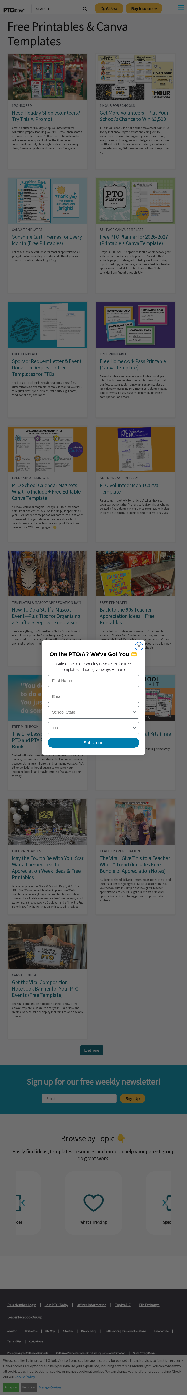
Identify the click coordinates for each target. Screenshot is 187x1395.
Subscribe (93, 742)
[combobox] (92, 712)
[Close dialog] (139, 646)
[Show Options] (134, 712)
